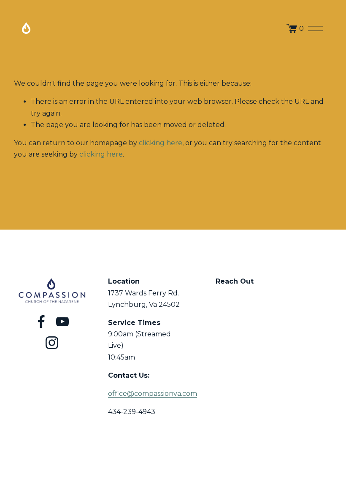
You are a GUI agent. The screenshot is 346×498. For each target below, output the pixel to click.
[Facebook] (41, 321)
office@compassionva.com (152, 394)
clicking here (160, 143)
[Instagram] (52, 342)
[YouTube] (62, 321)
